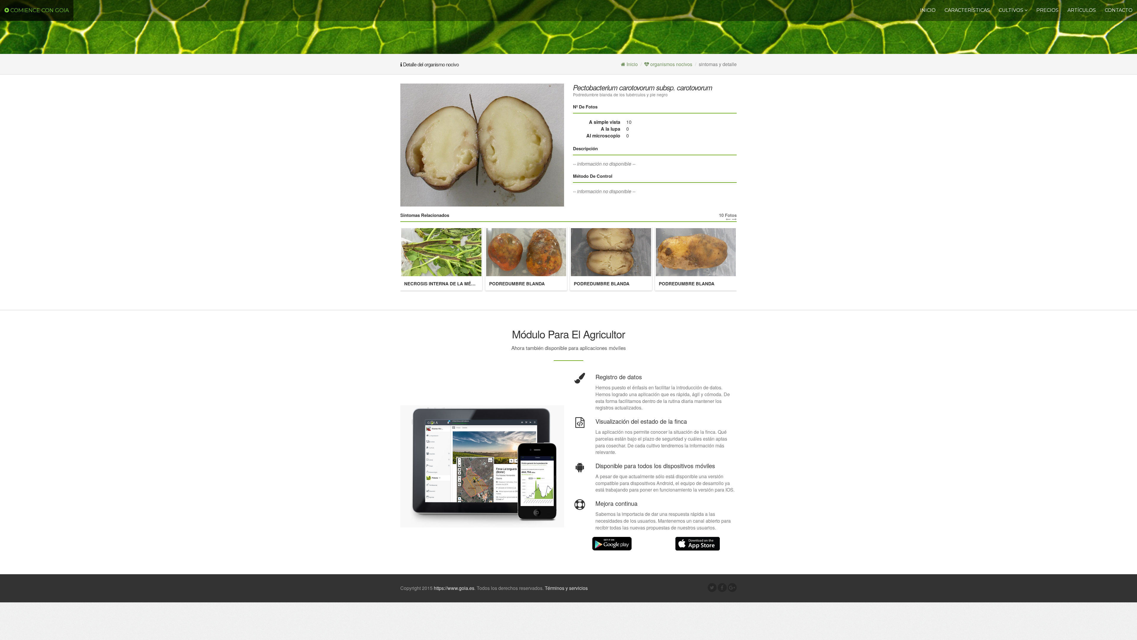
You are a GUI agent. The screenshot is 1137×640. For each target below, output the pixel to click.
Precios (1047, 10)
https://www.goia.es (454, 588)
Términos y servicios (566, 588)
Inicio (928, 10)
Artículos (1081, 10)
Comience (39, 10)
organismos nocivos (670, 64)
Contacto (1119, 10)
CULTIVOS (1011, 10)
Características (967, 10)
